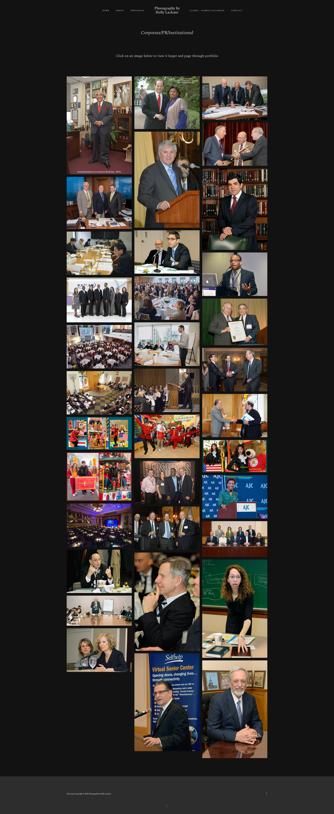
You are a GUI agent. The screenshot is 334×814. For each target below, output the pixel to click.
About (120, 10)
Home (105, 10)
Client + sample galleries (207, 10)
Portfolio (137, 10)
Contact (236, 10)
